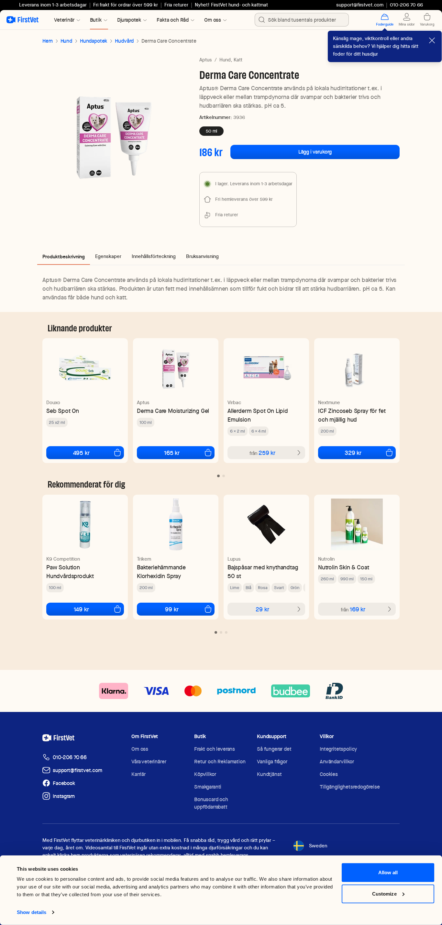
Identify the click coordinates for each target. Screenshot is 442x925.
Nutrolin (326, 559)
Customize (384, 893)
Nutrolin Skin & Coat (343, 567)
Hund (66, 41)
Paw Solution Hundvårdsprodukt (70, 571)
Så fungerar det (274, 749)
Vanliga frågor (272, 761)
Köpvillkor (205, 774)
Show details (31, 912)
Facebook (64, 783)
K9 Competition (63, 559)
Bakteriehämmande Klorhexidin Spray (161, 571)
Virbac (234, 402)
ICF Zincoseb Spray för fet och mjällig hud (351, 415)
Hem (47, 41)
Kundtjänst (269, 774)
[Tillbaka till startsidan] (22, 20)
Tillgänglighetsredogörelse (350, 786)
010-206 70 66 (70, 757)
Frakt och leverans (214, 749)
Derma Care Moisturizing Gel (173, 411)
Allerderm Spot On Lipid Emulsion (257, 415)
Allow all (388, 872)
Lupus (234, 559)
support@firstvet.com (359, 5)
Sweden (318, 846)
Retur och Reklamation (220, 761)
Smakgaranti (207, 786)
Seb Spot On (62, 411)
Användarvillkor (337, 761)
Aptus (205, 60)
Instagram (64, 796)
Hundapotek (93, 41)
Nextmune (329, 402)
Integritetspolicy (338, 749)
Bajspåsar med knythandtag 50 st (262, 571)
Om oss (139, 749)
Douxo (53, 402)
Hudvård (124, 41)
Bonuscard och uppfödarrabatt (211, 803)
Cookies (329, 774)
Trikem (144, 559)
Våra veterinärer (148, 761)
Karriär (138, 774)
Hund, (225, 60)
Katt (238, 60)
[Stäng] (432, 40)
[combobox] (302, 20)
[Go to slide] (218, 476)
